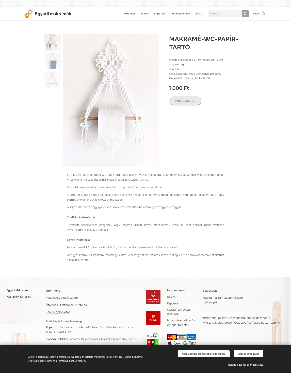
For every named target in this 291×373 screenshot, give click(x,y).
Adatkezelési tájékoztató (61, 297)
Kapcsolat (173, 303)
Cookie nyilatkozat (57, 312)
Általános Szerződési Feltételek (66, 305)
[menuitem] (130, 13)
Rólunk (171, 296)
